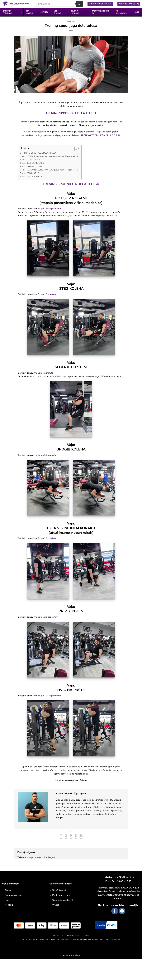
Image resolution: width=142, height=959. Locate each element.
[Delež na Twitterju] (66, 836)
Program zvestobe (14, 895)
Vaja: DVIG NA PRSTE (32, 176)
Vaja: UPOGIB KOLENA (32, 166)
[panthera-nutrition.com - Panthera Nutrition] (16, 3)
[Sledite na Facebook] (114, 911)
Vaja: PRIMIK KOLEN (31, 173)
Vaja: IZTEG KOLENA (31, 159)
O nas (8, 890)
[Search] (79, 4)
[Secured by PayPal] (106, 924)
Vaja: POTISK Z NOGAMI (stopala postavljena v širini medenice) (50, 156)
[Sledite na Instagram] (122, 911)
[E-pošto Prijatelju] (71, 836)
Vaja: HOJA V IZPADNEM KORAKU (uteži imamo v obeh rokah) (50, 169)
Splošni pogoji (59, 890)
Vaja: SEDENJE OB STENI (33, 163)
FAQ (7, 900)
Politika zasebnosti (61, 895)
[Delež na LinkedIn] (81, 836)
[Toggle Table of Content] (75, 148)
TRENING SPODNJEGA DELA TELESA (39, 152)
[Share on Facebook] (61, 836)
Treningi (71, 21)
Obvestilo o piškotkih (62, 900)
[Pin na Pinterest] (76, 836)
